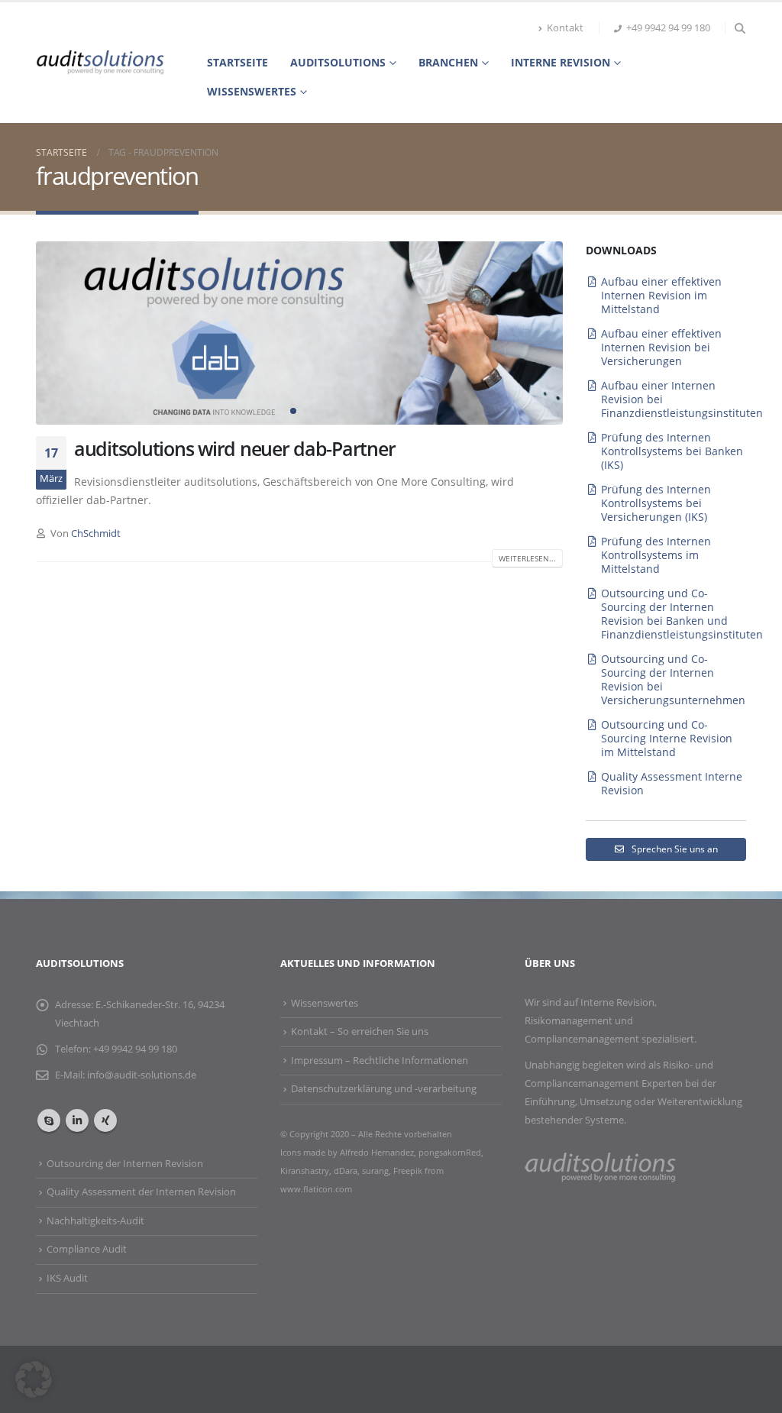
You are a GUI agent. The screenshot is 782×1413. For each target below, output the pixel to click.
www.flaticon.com (316, 1189)
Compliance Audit (87, 1249)
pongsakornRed (449, 1152)
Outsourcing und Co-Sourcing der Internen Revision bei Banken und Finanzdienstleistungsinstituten (682, 614)
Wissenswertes (251, 91)
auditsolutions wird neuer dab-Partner (234, 448)
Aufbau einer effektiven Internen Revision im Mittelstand (661, 295)
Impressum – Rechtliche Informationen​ (379, 1060)
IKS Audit (67, 1278)
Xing (105, 1120)
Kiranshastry (304, 1170)
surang (375, 1170)
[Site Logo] (100, 62)
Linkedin (77, 1120)
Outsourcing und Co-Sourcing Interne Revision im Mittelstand (666, 738)
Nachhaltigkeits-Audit (95, 1220)
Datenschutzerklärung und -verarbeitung (384, 1088)
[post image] (299, 333)
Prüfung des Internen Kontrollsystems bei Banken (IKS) (672, 451)
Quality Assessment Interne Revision (671, 783)
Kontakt (565, 27)
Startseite (237, 62)
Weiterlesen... (527, 558)
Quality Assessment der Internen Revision (141, 1191)
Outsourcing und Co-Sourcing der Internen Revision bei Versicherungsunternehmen (673, 679)
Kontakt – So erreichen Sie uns (359, 1031)
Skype (48, 1120)
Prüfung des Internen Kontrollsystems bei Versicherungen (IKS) (656, 503)
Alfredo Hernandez (377, 1152)
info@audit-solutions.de (141, 1075)
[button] (739, 28)
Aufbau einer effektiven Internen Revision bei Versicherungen (661, 347)
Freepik (409, 1170)
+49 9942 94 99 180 (668, 27)
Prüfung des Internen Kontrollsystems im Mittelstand (656, 555)
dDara (345, 1170)
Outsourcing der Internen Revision (125, 1163)
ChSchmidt (96, 533)
